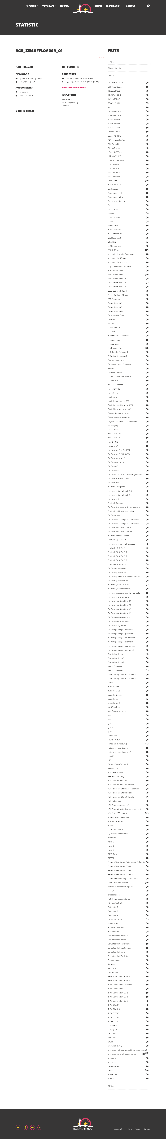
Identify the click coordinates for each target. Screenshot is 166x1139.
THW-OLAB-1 (113, 1005)
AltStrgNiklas (114, 148)
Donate (98, 6)
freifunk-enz (113, 482)
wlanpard (112, 1058)
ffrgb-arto (112, 397)
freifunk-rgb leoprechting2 (119, 589)
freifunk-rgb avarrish (117, 572)
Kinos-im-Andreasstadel (118, 817)
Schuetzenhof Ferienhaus (119, 944)
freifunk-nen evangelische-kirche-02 (124, 523)
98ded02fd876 (114, 136)
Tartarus (111, 964)
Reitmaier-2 (113, 911)
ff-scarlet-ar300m (116, 360)
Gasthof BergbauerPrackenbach (122, 674)
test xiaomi (113, 972)
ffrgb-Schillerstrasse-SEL (119, 417)
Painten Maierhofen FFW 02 (120, 870)
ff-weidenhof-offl (115, 372)
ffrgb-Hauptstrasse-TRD (118, 401)
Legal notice (119, 1129)
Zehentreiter (113, 1066)
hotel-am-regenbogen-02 (119, 752)
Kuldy (110, 825)
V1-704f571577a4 (115, 83)
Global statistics (115, 68)
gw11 (110, 715)
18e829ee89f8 (114, 95)
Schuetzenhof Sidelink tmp (119, 948)
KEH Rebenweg (114, 801)
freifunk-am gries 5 (116, 458)
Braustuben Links (115, 193)
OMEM (111, 858)
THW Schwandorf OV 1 (117, 989)
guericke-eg (113, 699)
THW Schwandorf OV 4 (118, 1001)
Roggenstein (113, 923)
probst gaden (114, 895)
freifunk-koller (114, 515)
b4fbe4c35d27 (114, 156)
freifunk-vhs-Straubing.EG (119, 605)
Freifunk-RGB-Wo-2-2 (117, 560)
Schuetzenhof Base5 (117, 940)
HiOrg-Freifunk (114, 740)
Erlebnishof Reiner (116, 270)
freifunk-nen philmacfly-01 (119, 527)
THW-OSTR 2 (113, 1017)
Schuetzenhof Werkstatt (118, 956)
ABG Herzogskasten (116, 140)
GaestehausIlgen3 (116, 662)
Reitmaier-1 (113, 907)
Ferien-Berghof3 (115, 307)
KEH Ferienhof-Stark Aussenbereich (123, 789)
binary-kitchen (114, 185)
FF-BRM (111, 332)
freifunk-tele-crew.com (118, 597)
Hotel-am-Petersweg (117, 744)
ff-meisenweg (114, 340)
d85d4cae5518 (114, 230)
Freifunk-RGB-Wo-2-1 (117, 556)
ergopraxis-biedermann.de (119, 266)
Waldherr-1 (113, 1038)
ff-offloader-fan (115, 348)
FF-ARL (111, 323)
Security (64, 6)
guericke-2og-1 (114, 691)
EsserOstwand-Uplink (117, 291)
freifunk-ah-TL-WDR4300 (119, 454)
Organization (113, 6)
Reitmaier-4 (113, 915)
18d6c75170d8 (114, 91)
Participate (48, 6)
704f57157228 (114, 119)
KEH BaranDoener (116, 772)
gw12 (110, 719)
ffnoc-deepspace (115, 385)
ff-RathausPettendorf (117, 356)
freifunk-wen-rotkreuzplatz (120, 621)
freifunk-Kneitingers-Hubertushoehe (124, 507)
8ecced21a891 (114, 132)
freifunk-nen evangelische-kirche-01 (124, 519)
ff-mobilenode (114, 344)
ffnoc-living (113, 393)
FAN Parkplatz (114, 299)
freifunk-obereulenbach (118, 536)
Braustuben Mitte (115, 197)
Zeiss (110, 1070)
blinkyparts (113, 189)
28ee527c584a (114, 103)
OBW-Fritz (112, 854)
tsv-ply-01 (112, 1025)
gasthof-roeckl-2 (115, 670)
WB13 (110, 1042)
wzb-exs (111, 1062)
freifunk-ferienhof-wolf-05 (120, 495)
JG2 (109, 760)
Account (130, 6)
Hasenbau (112, 735)
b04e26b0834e (115, 152)
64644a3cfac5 (114, 115)
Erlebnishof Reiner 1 (116, 274)
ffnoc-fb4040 (114, 389)
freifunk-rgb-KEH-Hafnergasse (121, 544)
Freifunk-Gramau (115, 503)
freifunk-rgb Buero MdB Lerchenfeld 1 (124, 576)
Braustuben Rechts (116, 201)
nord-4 (111, 850)
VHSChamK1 (113, 1033)
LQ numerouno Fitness (118, 833)
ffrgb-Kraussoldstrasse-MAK (120, 405)
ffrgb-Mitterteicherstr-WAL (120, 409)
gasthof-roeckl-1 (115, 666)
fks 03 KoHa (113, 429)
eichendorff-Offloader (117, 258)
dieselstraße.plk (115, 234)
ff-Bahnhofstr (114, 327)
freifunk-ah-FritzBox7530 (119, 450)
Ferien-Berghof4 (115, 311)
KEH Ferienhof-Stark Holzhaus (121, 793)
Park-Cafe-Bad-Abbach (118, 882)
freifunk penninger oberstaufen (121, 646)
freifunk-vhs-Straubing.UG (119, 617)
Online (111, 75)
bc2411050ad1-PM (116, 160)
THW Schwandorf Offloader (120, 984)
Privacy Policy (134, 1129)
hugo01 (111, 756)
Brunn (110, 205)
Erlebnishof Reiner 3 (117, 283)
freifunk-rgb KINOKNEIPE (119, 585)
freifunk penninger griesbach (120, 633)
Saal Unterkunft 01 (116, 927)
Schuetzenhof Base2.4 (118, 935)
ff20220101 (113, 380)
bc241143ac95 (114, 164)
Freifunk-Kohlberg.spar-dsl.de (121, 511)
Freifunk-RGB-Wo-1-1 (117, 548)
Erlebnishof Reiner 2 (117, 278)
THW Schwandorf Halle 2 (119, 980)
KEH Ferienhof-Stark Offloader (121, 797)
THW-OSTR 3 (113, 1021)
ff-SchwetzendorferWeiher (120, 364)
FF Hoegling (113, 425)
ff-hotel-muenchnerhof (118, 336)
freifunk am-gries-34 (117, 625)
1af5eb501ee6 (114, 99)
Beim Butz (112, 181)
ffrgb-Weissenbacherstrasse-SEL (122, 421)
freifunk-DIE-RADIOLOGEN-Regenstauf (125, 474)
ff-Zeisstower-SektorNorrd (119, 376)
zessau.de (112, 1074)
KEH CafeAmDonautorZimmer (121, 784)
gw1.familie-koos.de (117, 711)
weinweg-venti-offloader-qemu (122, 1054)
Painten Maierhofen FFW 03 (120, 874)
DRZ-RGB (112, 242)
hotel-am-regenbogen (118, 748)
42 (109, 107)
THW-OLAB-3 (114, 1009)
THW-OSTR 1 (113, 1013)
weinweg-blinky (115, 1046)
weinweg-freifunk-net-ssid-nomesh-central (127, 1050)
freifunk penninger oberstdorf (121, 650)
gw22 (110, 727)
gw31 (110, 731)
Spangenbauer (114, 960)
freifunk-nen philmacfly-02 (120, 531)
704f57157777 (114, 123)
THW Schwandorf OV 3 (118, 997)
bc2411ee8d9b (114, 176)
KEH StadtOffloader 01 (117, 813)
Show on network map (74, 87)
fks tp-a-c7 (113, 446)
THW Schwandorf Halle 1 (119, 976)
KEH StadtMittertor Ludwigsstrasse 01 (124, 809)
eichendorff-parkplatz (117, 262)
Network (31, 6)
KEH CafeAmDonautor (117, 780)
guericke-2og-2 (115, 695)
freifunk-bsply (114, 470)
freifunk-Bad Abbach (117, 462)
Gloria (110, 682)
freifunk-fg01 (113, 499)
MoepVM (112, 837)
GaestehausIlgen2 (116, 658)
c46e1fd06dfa (114, 217)
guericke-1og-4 (114, 687)
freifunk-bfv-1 (114, 466)
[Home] (83, 8)
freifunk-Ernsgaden (116, 487)
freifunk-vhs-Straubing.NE (119, 609)
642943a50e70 (114, 111)
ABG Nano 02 (113, 144)
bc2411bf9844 (114, 172)
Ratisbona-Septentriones (119, 899)
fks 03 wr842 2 (114, 438)
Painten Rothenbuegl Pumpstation (123, 878)
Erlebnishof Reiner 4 (117, 287)
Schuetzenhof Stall (116, 952)
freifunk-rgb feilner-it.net (119, 580)
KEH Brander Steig (116, 776)
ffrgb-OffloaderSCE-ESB (118, 413)
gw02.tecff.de (114, 707)
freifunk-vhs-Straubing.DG (119, 601)
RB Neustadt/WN (115, 903)
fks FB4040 (113, 442)
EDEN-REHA (113, 250)
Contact (147, 1129)
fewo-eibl (112, 319)
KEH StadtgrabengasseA (118, 805)
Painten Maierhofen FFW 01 (120, 866)
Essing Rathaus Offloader (119, 295)
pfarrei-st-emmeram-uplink (120, 886)
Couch (110, 221)
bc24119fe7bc (114, 168)
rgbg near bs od (115, 919)
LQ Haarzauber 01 (115, 829)
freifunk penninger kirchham (120, 642)
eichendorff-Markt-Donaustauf (121, 254)
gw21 (110, 723)
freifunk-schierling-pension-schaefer (124, 593)
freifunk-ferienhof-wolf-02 (120, 491)
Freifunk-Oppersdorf (117, 540)
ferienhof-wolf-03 (116, 315)
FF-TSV (111, 368)
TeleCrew (112, 968)
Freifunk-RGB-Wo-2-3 (117, 564)
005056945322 (115, 87)
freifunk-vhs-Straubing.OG (119, 613)
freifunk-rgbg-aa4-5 (117, 568)
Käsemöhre (113, 768)
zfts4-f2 (111, 1078)
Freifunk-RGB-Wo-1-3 (117, 552)
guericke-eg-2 (114, 703)
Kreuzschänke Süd (116, 821)
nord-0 (111, 842)
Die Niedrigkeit (114, 238)
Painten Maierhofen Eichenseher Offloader (126, 862)
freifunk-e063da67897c (118, 478)
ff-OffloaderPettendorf (118, 352)
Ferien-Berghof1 (115, 303)
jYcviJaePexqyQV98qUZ (118, 764)
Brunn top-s (113, 209)
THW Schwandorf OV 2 (118, 993)
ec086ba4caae (114, 246)
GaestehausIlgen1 (115, 654)
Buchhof (111, 213)
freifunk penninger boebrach (120, 629)
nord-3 (111, 846)
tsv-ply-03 (112, 1029)
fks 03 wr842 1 (114, 434)
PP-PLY (111, 891)
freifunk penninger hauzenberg (121, 638)
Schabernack (113, 931)
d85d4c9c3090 (114, 225)
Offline (111, 1086)
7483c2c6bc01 (114, 128)
